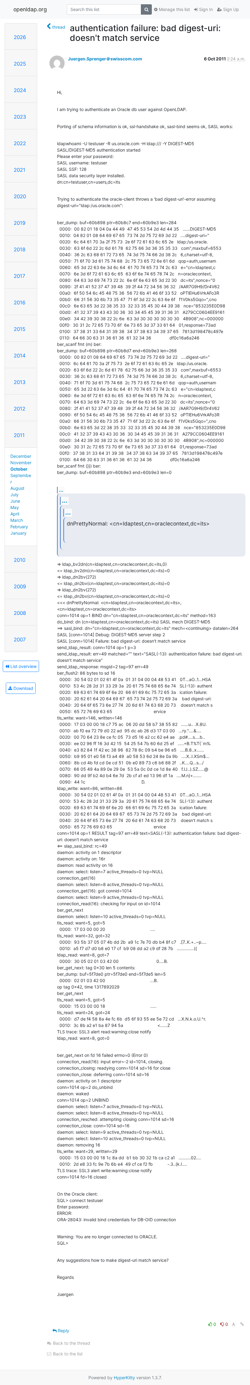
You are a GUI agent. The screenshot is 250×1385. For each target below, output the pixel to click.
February (19, 526)
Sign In (205, 9)
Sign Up (230, 9)
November (20, 462)
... (61, 490)
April (14, 513)
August (17, 488)
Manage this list (174, 9)
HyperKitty (124, 1377)
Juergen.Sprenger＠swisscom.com (105, 58)
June (15, 501)
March (16, 520)
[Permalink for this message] (242, 1324)
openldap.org (30, 9)
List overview (23, 666)
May (14, 507)
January (18, 533)
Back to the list (67, 1353)
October (18, 469)
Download (22, 688)
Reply (63, 1330)
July (14, 494)
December (20, 456)
